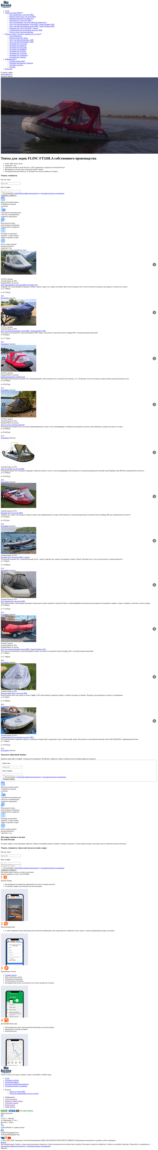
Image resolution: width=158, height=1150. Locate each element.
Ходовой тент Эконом (17, 57)
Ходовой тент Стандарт (18, 53)
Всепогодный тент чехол (18, 38)
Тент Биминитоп (15, 36)
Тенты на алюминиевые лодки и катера (23, 1093)
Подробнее (5, 298)
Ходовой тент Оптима (17, 51)
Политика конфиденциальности (17, 1084)
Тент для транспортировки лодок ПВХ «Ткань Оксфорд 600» (32, 26)
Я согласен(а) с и (33, 193)
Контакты (8, 69)
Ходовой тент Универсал (18, 55)
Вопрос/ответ (10, 1105)
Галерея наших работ (17, 61)
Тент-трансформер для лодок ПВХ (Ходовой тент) (27, 22)
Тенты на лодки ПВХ (13, 13)
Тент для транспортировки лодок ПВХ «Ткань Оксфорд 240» (32, 24)
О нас (7, 11)
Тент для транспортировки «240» (21, 40)
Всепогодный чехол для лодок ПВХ (22, 17)
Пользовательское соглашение (16, 1086)
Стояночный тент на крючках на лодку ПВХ (25, 30)
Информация (10, 59)
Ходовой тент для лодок (18, 44)
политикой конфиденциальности (27, 193)
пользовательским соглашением (52, 193)
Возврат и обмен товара (14, 1101)
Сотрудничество (11, 1099)
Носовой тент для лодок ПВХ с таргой (23, 28)
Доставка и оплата (16, 65)
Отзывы (12, 67)
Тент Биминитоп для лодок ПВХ (21, 15)
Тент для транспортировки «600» (21, 42)
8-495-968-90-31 (6, 74)
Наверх (3, 1142)
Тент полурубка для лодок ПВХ (12, 469)
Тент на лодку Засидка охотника (21, 32)
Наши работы (10, 1107)
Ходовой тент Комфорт (18, 49)
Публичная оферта (12, 1082)
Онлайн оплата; (11, 975)
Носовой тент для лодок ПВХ (20, 20)
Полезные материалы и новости (21, 63)
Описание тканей (11, 1103)
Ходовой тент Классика (18, 47)
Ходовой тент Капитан (17, 46)
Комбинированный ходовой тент (21, 18)
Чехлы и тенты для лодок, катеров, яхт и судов (22, 34)
